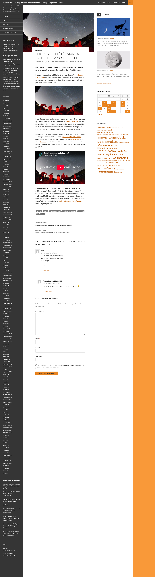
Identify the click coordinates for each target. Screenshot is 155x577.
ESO (114, 138)
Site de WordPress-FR (9, 556)
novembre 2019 (7, 306)
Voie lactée (75, 139)
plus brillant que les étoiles (71, 137)
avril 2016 (6, 415)
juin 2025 (5, 136)
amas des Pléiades (104, 128)
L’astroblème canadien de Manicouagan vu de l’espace (52, 231)
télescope (113, 162)
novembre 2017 (7, 367)
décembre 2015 (7, 425)
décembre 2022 (7, 212)
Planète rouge (55, 211)
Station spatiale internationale (105, 160)
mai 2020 (5, 291)
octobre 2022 (7, 217)
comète (110, 130)
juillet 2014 (6, 468)
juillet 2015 (6, 437)
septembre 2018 (7, 341)
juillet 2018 (6, 346)
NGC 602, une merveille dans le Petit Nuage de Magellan (53, 224)
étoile (112, 171)
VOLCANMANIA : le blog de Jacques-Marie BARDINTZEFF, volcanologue (11, 533)
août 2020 (6, 283)
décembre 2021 (7, 242)
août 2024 (6, 161)
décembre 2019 (7, 303)
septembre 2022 (7, 220)
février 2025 (6, 146)
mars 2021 (6, 265)
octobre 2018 (7, 339)
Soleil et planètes (8, 28)
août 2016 (6, 405)
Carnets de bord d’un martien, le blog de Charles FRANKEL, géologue (11, 486)
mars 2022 (6, 235)
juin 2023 (5, 197)
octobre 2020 (7, 278)
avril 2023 (6, 202)
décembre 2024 (7, 151)
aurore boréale (101, 130)
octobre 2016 (7, 399)
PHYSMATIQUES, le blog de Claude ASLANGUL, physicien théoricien (11, 526)
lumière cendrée (104, 142)
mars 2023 (6, 204)
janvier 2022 (6, 240)
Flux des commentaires (9, 553)
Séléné (99, 163)
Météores (6, 24)
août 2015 (6, 435)
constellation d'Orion (106, 132)
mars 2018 (6, 356)
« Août (100, 114)
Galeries (105, 15)
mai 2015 (5, 443)
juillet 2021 (6, 255)
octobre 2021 (7, 247)
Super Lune (116, 160)
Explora (5, 505)
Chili (107, 130)
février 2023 (6, 207)
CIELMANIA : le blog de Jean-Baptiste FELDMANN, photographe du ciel (33, 2)
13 (113, 105)
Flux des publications (9, 550)
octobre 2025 (7, 126)
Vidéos (124, 2)
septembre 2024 (7, 159)
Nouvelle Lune (120, 146)
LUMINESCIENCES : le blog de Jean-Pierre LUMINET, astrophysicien (11, 510)
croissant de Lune (105, 137)
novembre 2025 (7, 123)
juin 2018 (5, 349)
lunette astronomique (124, 142)
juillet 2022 (6, 225)
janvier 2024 (6, 179)
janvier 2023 (6, 209)
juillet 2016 (6, 407)
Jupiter (123, 137)
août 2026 (6, 100)
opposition (117, 151)
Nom (37, 339)
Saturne (43, 142)
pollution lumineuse (104, 158)
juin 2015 (5, 440)
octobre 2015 (7, 430)
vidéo (115, 165)
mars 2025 (6, 144)
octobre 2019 (7, 308)
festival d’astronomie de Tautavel (70, 201)
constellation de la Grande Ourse (105, 134)
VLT (119, 165)
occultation (114, 148)
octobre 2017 (7, 369)
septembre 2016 (7, 402)
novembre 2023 (7, 184)
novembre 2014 (7, 458)
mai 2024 (5, 169)
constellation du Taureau (121, 134)
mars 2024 (6, 174)
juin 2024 (5, 166)
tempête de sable (72, 121)
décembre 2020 (7, 273)
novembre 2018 (7, 336)
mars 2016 (6, 417)
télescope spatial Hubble (105, 165)
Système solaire (124, 160)
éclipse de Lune (119, 169)
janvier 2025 (6, 149)
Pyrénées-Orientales (69, 211)
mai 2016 (5, 412)
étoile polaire (118, 172)
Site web (38, 356)
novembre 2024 (7, 154)
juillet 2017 (6, 377)
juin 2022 (5, 227)
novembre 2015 (7, 427)
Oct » (127, 114)
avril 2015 (6, 445)
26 (109, 111)
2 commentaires (76, 62)
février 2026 (6, 116)
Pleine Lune (116, 154)
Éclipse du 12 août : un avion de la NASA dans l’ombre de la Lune (11, 88)
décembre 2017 (7, 364)
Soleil (124, 157)
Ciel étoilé (39, 50)
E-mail (38, 347)
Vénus (111, 168)
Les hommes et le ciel (9, 32)
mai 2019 (5, 321)
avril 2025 (6, 141)
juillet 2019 (6, 316)
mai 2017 (5, 382)
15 (123, 105)
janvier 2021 (6, 270)
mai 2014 (5, 473)
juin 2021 (5, 258)
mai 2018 (5, 351)
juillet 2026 (6, 103)
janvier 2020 (6, 301)
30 (127, 111)
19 (109, 108)
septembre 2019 (7, 311)
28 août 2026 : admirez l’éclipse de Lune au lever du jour (10, 50)
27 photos (111, 38)
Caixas (39, 211)
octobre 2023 (7, 187)
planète (123, 151)
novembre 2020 (7, 275)
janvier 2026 (6, 118)
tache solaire (105, 163)
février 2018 (6, 359)
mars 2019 (6, 326)
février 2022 (6, 237)
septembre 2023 (7, 189)
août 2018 (6, 344)
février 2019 (6, 329)
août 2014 (6, 465)
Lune (115, 141)
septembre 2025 (7, 128)
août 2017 (6, 374)
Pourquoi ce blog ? (104, 2)
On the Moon (105, 151)
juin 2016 (5, 410)
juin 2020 (5, 288)
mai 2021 (5, 260)
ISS (117, 138)
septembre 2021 (7, 250)
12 (109, 105)
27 (113, 111)
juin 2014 (5, 470)
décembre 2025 (7, 121)
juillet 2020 (6, 285)
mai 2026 (5, 108)
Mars (46, 211)
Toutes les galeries (104, 84)
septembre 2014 (7, 463)
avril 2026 (6, 111)
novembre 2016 (7, 397)
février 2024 (6, 176)
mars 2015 (6, 448)
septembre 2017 (7, 372)
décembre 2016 (7, 394)
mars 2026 (6, 113)
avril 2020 (6, 293)
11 (104, 105)
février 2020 (6, 298)
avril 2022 (6, 232)
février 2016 (6, 420)
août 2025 (6, 131)
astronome (115, 128)
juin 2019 (5, 318)
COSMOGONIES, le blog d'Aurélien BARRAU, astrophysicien (11, 493)
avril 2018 (6, 354)
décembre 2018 (7, 334)
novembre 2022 (7, 214)
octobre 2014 (7, 460)
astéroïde (121, 128)
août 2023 (6, 192)
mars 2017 (6, 387)
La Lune (5, 16)
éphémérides (103, 171)
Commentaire (40, 311)
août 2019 (6, 313)
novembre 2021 (7, 245)
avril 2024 (6, 171)
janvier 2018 (6, 361)
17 (100, 108)
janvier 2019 (6, 331)
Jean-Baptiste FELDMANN (60, 62)
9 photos (111, 70)
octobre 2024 (7, 156)
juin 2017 (5, 379)
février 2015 (6, 450)
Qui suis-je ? (116, 2)
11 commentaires (114, 45)
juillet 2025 (6, 133)
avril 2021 (6, 263)
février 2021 (6, 268)
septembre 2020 (7, 280)
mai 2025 (5, 138)
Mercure (107, 145)
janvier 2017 (6, 392)
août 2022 (6, 222)
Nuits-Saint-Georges (104, 148)
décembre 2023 (7, 182)
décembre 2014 (7, 455)
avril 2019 (6, 323)
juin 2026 (5, 106)
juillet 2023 (6, 194)
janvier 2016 (6, 422)
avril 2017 (6, 384)
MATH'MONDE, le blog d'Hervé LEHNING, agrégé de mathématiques (11, 518)
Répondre (46, 271)
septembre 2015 (7, 432)
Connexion (6, 548)
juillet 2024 (6, 164)
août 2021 (6, 252)
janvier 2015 (6, 453)
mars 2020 (6, 296)
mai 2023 (5, 199)
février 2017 (6, 389)
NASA (113, 146)
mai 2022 (5, 230)
